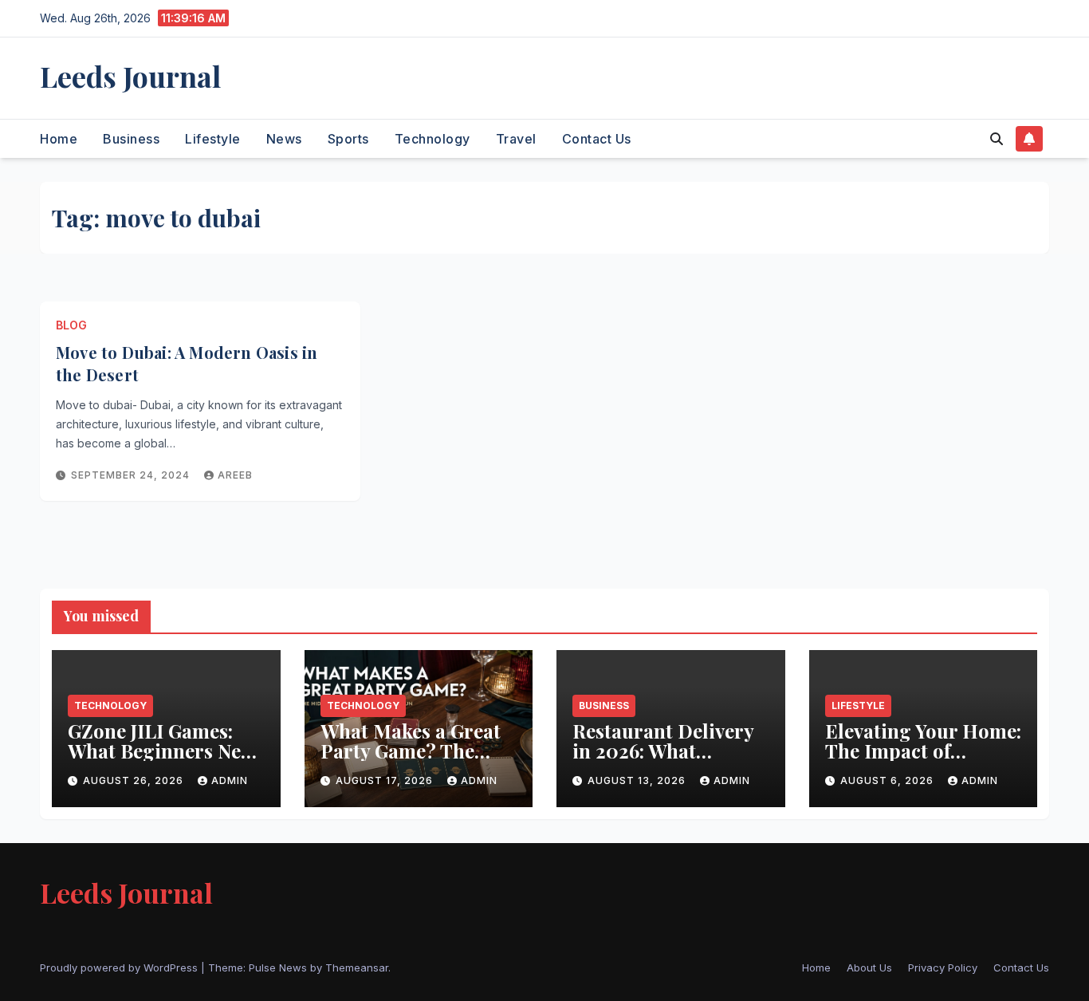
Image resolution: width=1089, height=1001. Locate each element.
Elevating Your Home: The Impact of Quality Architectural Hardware (923, 760)
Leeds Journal (130, 76)
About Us (869, 967)
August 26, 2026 (135, 780)
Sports (348, 139)
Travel (516, 139)
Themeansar (356, 967)
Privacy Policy (942, 967)
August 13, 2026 (638, 780)
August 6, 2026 (888, 780)
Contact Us (596, 139)
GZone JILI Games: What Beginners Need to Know (165, 750)
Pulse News (278, 967)
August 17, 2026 (386, 780)
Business (131, 139)
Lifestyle (213, 139)
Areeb (235, 475)
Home (58, 139)
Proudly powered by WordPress (120, 967)
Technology (432, 139)
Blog (71, 325)
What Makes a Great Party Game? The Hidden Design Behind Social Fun (410, 760)
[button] (996, 139)
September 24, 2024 (132, 475)
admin (229, 780)
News (284, 139)
